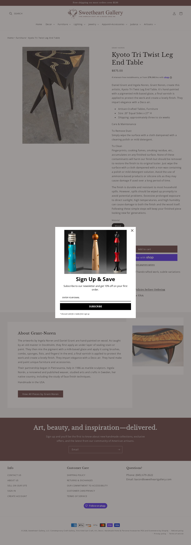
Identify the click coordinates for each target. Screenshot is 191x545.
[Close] (132, 230)
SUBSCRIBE (95, 306)
